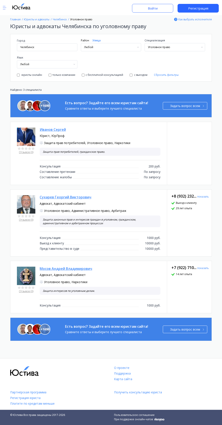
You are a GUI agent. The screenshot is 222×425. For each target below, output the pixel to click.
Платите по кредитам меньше (32, 403)
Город (21, 40)
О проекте (121, 368)
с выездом (140, 75)
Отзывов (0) (26, 152)
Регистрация (198, 8)
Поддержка (122, 373)
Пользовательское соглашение (134, 415)
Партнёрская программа (28, 392)
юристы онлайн (31, 75)
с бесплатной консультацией (104, 75)
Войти (153, 8)
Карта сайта (123, 379)
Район (85, 40)
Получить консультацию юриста (138, 392)
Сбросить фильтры (166, 75)
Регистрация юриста (25, 398)
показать (203, 196)
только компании (63, 75)
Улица (96, 40)
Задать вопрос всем (185, 106)
